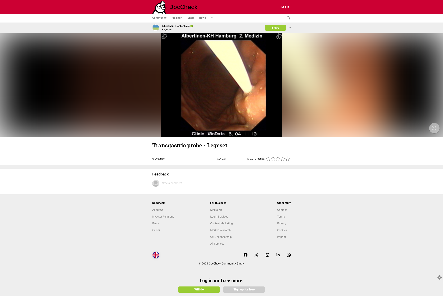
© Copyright (158, 158)
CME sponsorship (221, 236)
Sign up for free (244, 289)
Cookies (282, 230)
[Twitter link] (256, 255)
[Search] (288, 18)
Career (156, 230)
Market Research (220, 230)
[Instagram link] (267, 255)
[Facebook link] (245, 255)
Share (275, 27)
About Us (157, 209)
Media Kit (216, 209)
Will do (199, 289)
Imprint (281, 236)
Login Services (219, 216)
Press (155, 223)
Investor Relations (163, 216)
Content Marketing (221, 223)
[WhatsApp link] (289, 255)
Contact (282, 209)
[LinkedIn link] (278, 255)
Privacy (281, 223)
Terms (281, 216)
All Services (217, 243)
